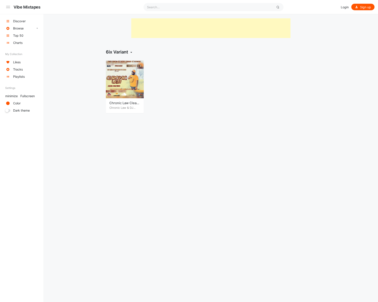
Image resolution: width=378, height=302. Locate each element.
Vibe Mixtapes (27, 7)
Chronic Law (117, 107)
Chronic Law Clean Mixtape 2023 (123, 105)
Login (345, 7)
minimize (20, 96)
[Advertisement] (210, 28)
